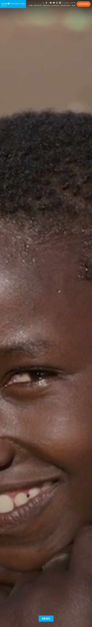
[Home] (13, 4)
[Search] (43, 3)
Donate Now (84, 4)
